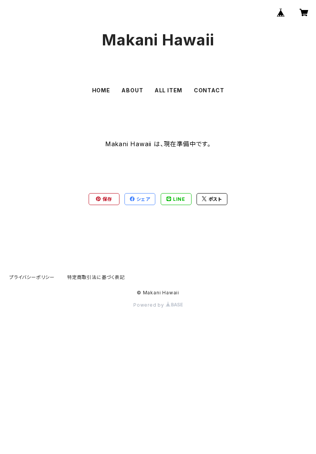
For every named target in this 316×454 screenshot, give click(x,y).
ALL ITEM (168, 90)
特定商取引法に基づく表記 (96, 277)
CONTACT (209, 90)
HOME (101, 90)
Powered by (149, 305)
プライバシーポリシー (32, 277)
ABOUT (132, 90)
